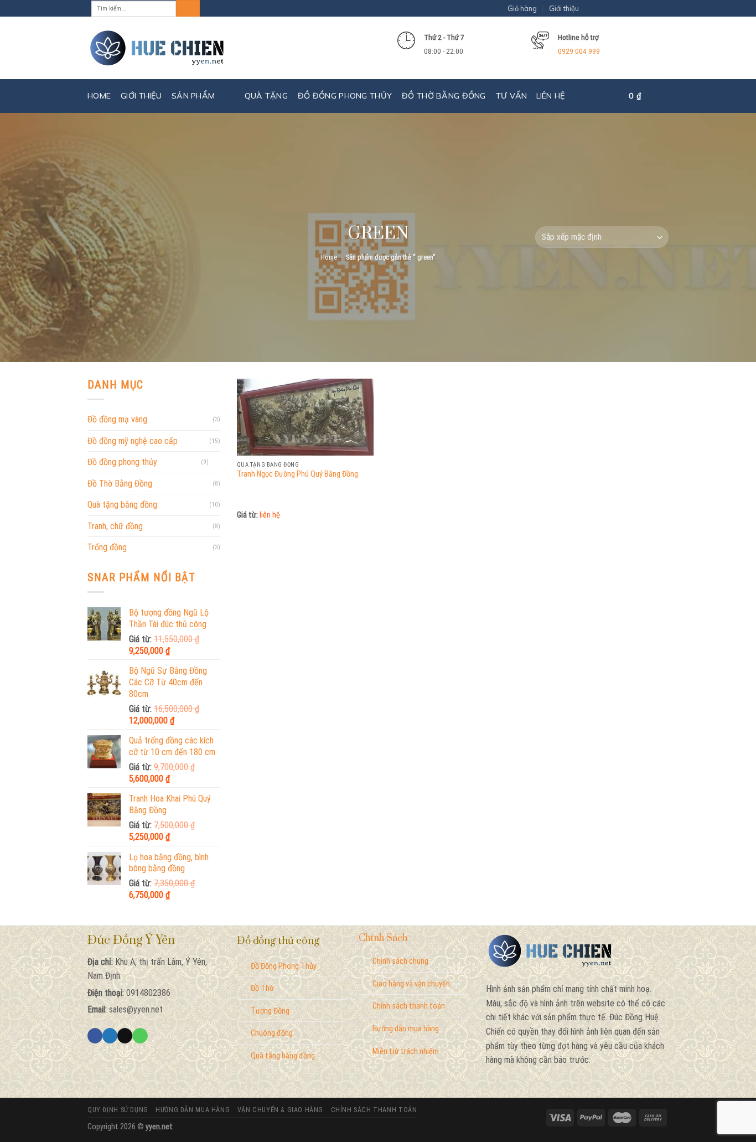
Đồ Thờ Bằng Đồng (444, 96)
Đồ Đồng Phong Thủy (284, 966)
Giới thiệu (564, 8)
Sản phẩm (193, 96)
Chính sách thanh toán (408, 1006)
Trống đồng (107, 547)
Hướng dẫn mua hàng (405, 1029)
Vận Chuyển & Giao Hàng (280, 1110)
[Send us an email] (655, 8)
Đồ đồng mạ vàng (117, 419)
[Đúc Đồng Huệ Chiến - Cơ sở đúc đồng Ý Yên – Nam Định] (157, 48)
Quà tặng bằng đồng (122, 504)
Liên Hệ (550, 96)
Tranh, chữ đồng (115, 526)
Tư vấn (511, 96)
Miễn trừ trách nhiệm (405, 1051)
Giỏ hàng (522, 8)
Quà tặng (266, 96)
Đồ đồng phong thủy (345, 96)
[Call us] (139, 1035)
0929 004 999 (579, 50)
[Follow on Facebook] (598, 8)
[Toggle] (215, 462)
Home (99, 96)
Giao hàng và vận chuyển (411, 984)
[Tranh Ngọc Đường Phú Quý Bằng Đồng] (305, 417)
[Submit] (187, 8)
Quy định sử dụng (117, 1110)
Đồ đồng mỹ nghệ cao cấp (132, 441)
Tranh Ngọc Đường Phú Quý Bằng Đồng (297, 474)
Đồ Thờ (262, 988)
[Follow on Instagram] (617, 8)
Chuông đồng (272, 1033)
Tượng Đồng (270, 1011)
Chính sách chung (400, 961)
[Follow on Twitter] (636, 8)
